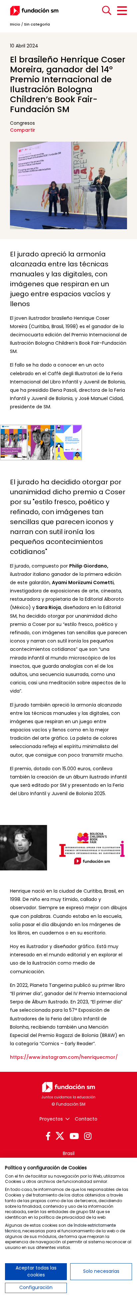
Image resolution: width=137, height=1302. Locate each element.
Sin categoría (37, 24)
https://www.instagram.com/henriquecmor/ (64, 1057)
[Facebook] (48, 1136)
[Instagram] (87, 1136)
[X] (60, 1136)
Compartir (22, 130)
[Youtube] (74, 1136)
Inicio (15, 24)
